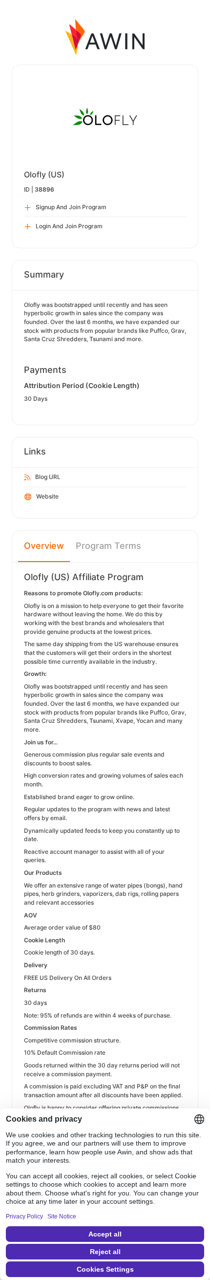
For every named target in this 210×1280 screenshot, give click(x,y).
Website (47, 496)
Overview (44, 546)
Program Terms (108, 546)
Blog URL (48, 476)
